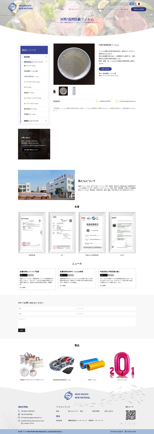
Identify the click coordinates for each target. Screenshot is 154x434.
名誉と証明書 (73, 12)
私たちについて (74, 9)
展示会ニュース (114, 12)
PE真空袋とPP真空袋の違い (70, 271)
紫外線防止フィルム (30, 109)
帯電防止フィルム (30, 114)
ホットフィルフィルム (31, 103)
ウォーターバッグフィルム (32, 98)
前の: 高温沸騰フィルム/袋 (107, 73)
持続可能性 (96, 411)
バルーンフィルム (92, 380)
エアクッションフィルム (122, 380)
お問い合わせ (124, 9)
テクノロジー (88, 9)
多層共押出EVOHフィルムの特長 (31, 271)
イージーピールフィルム (32, 82)
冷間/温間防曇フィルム (31, 76)
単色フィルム (62, 380)
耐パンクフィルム (30, 66)
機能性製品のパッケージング (67, 12)
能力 (81, 411)
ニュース (112, 9)
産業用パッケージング (31, 121)
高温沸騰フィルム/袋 (30, 71)
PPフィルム (28, 87)
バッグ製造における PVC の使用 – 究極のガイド (117, 271)
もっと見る (22, 285)
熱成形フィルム (29, 92)
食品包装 (27, 57)
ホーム (54, 9)
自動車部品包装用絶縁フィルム (32, 380)
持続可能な (100, 9)
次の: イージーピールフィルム (108, 75)
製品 (62, 9)
